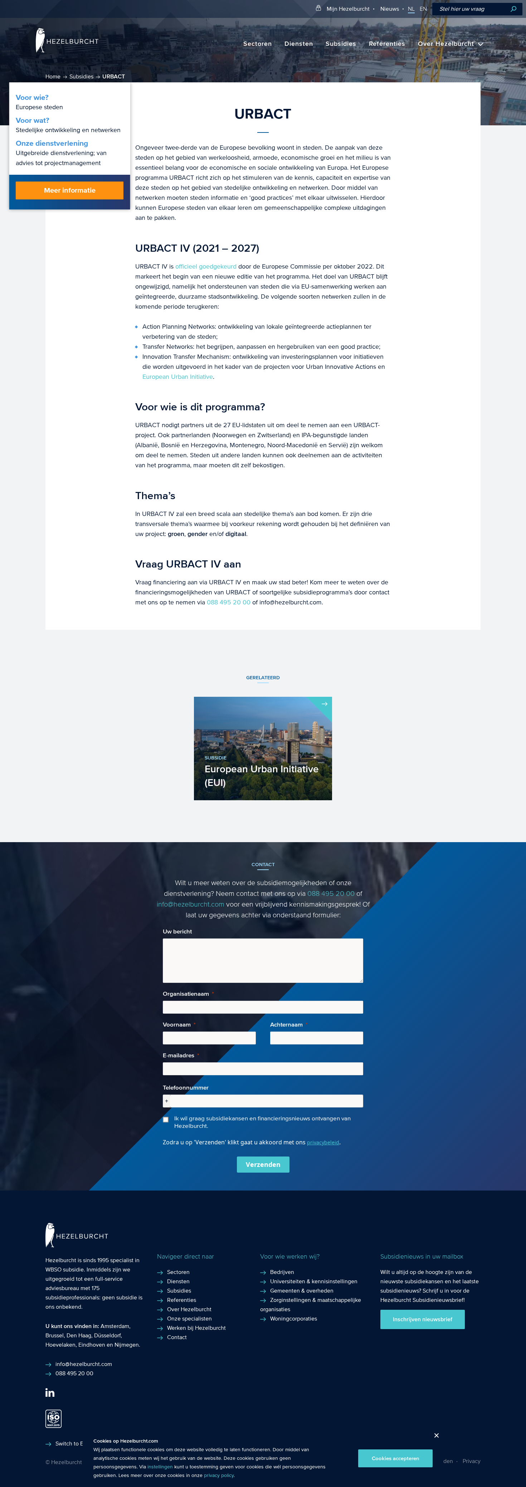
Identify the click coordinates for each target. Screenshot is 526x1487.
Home (52, 76)
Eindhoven (91, 1344)
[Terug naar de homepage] (67, 51)
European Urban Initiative (177, 377)
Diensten (298, 44)
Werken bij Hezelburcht (196, 1327)
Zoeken (513, 9)
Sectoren (257, 44)
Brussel (54, 1335)
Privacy (472, 1461)
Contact (177, 1337)
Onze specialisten (189, 1318)
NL (411, 9)
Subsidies (341, 44)
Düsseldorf (107, 1335)
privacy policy (219, 1475)
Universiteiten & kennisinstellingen (313, 1281)
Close (433, 1437)
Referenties (387, 44)
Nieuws (389, 8)
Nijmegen (127, 1344)
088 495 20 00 (228, 602)
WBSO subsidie (64, 1269)
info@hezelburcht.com (190, 904)
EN (423, 9)
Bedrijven (282, 1272)
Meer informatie (70, 190)
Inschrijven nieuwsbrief (422, 1319)
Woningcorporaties (293, 1318)
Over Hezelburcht (446, 44)
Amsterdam (115, 1326)
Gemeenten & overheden (301, 1290)
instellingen (160, 1467)
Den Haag (79, 1335)
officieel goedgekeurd (205, 266)
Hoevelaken (60, 1344)
